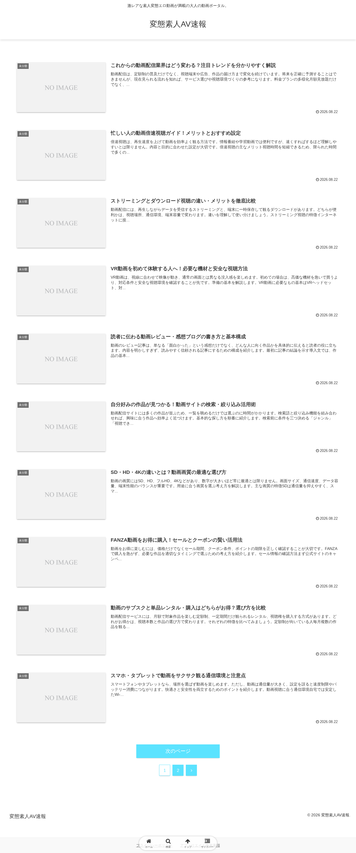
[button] (332, 752)
